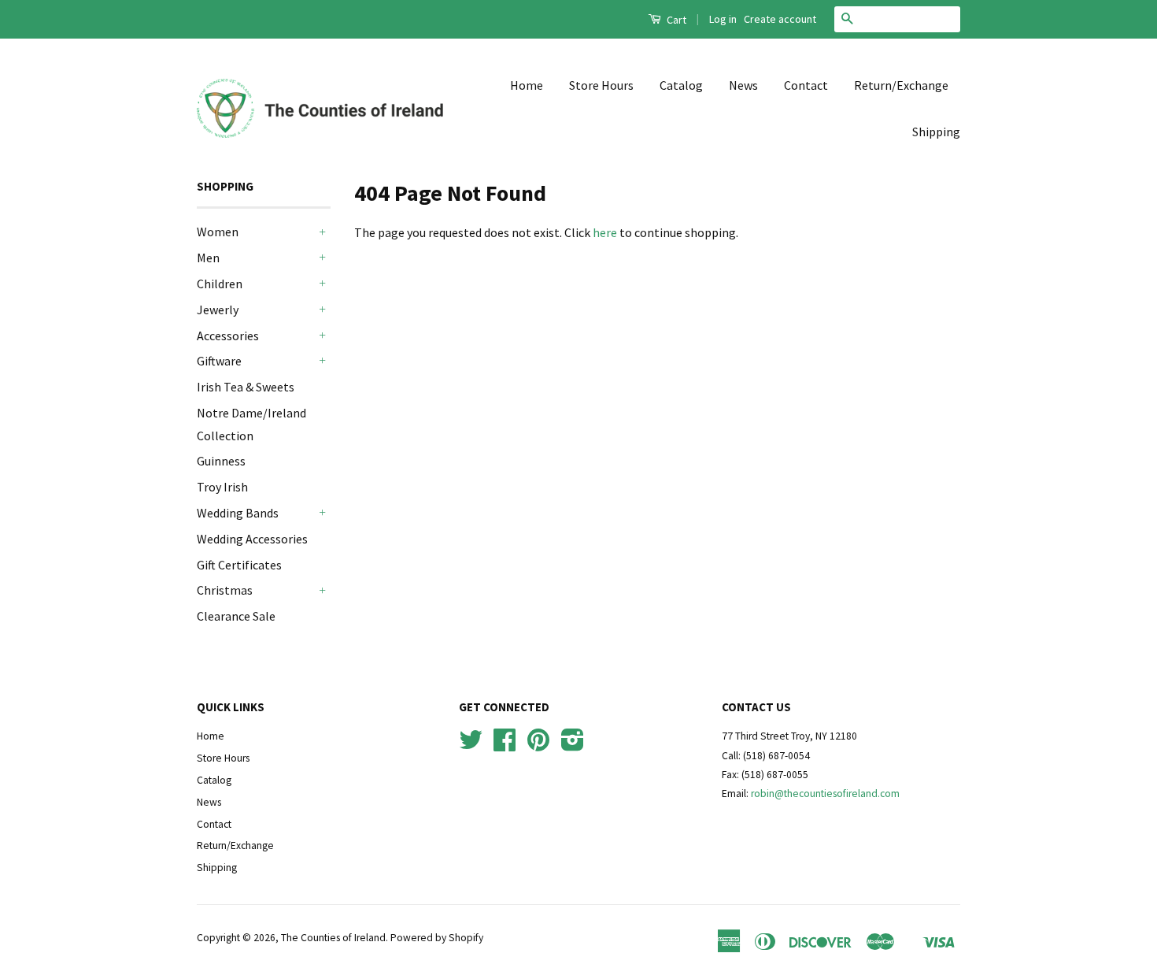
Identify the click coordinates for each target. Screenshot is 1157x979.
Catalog (681, 85)
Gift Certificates (239, 565)
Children (219, 283)
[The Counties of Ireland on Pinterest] (538, 745)
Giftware (219, 361)
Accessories (228, 335)
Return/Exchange (901, 85)
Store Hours (601, 85)
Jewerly (217, 309)
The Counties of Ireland (333, 937)
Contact (806, 85)
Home (526, 85)
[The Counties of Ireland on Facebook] (504, 745)
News (743, 85)
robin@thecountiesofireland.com (825, 793)
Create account (780, 19)
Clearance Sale (236, 616)
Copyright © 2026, (239, 937)
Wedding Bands (238, 513)
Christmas (225, 590)
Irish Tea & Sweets (245, 387)
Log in (723, 19)
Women (217, 231)
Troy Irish (222, 487)
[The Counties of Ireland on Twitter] (470, 745)
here (605, 232)
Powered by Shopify (436, 937)
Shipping (936, 131)
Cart (675, 20)
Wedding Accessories (252, 539)
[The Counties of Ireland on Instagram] (572, 745)
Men (208, 257)
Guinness (221, 461)
